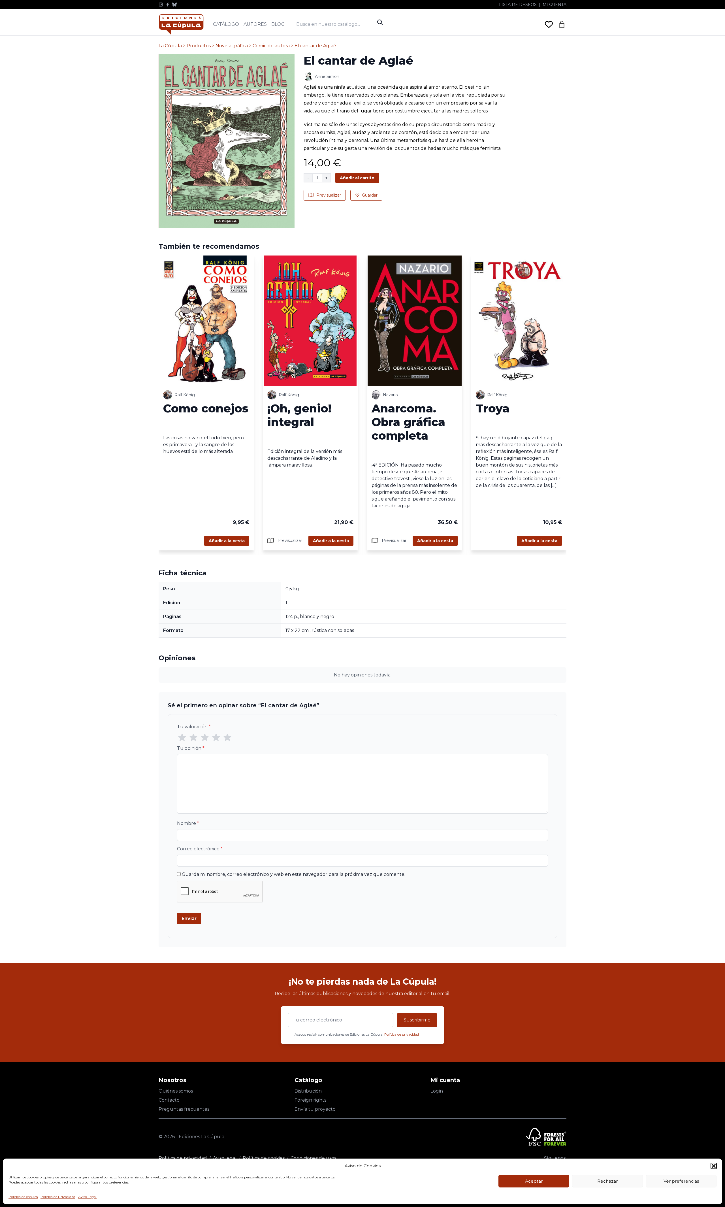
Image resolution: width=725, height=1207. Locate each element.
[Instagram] (161, 4)
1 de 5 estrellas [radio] (182, 738)
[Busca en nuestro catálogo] (335, 24)
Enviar (189, 918)
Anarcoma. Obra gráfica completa (408, 421)
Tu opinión (190, 748)
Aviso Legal (87, 1197)
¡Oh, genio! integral (299, 415)
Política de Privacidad (57, 1197)
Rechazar (607, 1181)
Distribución (308, 1091)
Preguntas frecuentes (184, 1109)
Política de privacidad (401, 1034)
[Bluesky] (174, 4)
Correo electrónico (200, 849)
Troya (492, 408)
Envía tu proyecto (315, 1109)
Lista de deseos (518, 4)
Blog (278, 24)
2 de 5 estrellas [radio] (193, 738)
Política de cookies (23, 1197)
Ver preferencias (681, 1181)
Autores (255, 24)
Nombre (188, 823)
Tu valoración (194, 726)
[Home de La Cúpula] (181, 24)
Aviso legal (225, 1158)
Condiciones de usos (313, 1158)
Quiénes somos (176, 1091)
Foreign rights (310, 1100)
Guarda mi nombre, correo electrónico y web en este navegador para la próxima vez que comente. (293, 874)
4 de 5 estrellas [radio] (216, 738)
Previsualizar (328, 195)
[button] (714, 1166)
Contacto (169, 1100)
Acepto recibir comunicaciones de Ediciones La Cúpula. (357, 1034)
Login (436, 1091)
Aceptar (534, 1181)
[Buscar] (380, 22)
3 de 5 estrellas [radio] (205, 738)
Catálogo (226, 24)
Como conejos (205, 408)
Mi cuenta (554, 4)
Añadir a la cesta (227, 540)
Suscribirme (417, 1020)
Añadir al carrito (357, 177)
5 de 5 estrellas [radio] (227, 738)
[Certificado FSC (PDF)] (546, 1137)
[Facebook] (167, 4)
